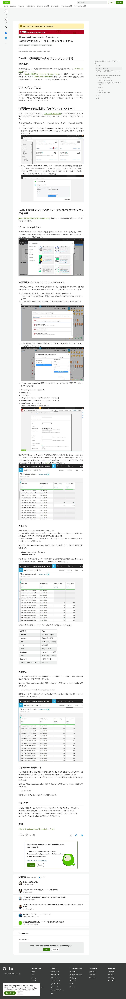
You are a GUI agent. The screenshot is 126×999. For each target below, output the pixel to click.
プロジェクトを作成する (104, 80)
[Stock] (6, 20)
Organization (55, 6)
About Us (111, 971)
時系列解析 (42, 45)
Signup (119, 2)
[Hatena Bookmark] (6, 38)
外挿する (100, 90)
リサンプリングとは (102, 68)
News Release (112, 981)
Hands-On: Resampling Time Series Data (34, 218)
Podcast (72, 987)
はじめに (98, 65)
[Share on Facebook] (6, 33)
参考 (97, 98)
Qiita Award (54, 987)
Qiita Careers (67, 6)
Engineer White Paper (57, 990)
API (52, 993)
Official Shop (93, 978)
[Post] (6, 27)
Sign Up (55, 949)
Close (20, 993)
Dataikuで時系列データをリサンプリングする (107, 62)
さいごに (98, 95)
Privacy (34, 978)
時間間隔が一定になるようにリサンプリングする (109, 83)
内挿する (100, 87)
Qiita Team (92, 971)
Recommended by (33, 877)
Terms (33, 974)
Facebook (73, 981)
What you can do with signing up (37, 860)
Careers (110, 974)
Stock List (13, 6)
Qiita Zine (92, 974)
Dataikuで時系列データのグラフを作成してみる (42, 74)
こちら (47, 463)
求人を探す (10, 993)
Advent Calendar (56, 981)
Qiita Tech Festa (55, 984)
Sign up (31, 865)
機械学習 (27, 45)
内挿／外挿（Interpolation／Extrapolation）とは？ (37, 829)
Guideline (34, 981)
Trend (6, 6)
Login (111, 2)
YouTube (72, 984)
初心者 (21, 45)
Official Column (43, 6)
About (33, 971)
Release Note (55, 971)
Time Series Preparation (43, 77)
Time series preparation (52, 113)
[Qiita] (6, 2)
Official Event (30, 6)
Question (21, 6)
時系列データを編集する (104, 92)
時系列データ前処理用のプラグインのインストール (108, 72)
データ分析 (34, 45)
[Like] (6, 11)
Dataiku (49, 45)
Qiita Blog (111, 978)
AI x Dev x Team (80, 6)
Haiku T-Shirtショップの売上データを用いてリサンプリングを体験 (108, 76)
